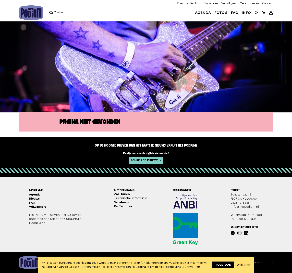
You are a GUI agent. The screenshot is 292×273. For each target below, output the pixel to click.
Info (246, 13)
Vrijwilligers (228, 3)
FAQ (234, 13)
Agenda (203, 13)
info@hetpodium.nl (245, 206)
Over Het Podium (189, 3)
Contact (267, 3)
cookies (81, 262)
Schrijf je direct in (146, 160)
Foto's (220, 13)
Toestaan (223, 264)
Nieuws (34, 198)
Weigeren (243, 264)
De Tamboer (123, 206)
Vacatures (211, 3)
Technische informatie (130, 198)
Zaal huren (122, 194)
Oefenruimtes (249, 3)
